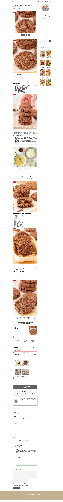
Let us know (24, 387)
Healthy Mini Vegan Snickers (19, 277)
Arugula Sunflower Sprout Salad (48, 67)
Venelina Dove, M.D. (18, 8)
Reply (14, 420)
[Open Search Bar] (50, 1)
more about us (46, 43)
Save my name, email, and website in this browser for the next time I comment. (25, 483)
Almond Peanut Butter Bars (42, 67)
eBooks (45, 1)
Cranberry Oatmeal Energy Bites (42, 86)
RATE (28, 34)
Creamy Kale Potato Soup (48, 86)
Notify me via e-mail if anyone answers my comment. (21, 485)
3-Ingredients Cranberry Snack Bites (20, 278)
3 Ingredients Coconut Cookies (17, 81)
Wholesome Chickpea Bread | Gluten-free (48, 77)
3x (36, 347)
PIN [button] (26, 34)
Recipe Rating (15, 469)
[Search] (50, 41)
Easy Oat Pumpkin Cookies (18, 276)
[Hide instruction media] (36, 354)
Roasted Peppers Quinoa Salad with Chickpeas (48, 57)
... (19, 403)
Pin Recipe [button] (31, 337)
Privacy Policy (30, 497)
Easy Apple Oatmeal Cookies (19, 275)
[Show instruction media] (35, 354)
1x (33, 347)
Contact (42, 497)
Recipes (38, 1)
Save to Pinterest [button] (25, 352)
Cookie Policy (26, 497)
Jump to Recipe (23, 34)
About (48, 1)
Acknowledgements (22, 497)
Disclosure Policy (39, 497)
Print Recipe (19, 337)
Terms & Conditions (34, 497)
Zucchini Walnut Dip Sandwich (42, 57)
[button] (14, 12)
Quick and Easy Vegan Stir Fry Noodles (42, 77)
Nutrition (41, 1)
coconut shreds (20, 349)
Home (35, 1)
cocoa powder (18, 350)
